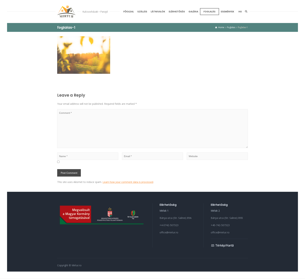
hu (240, 11)
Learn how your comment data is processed (128, 182)
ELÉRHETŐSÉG (177, 11)
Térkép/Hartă (224, 245)
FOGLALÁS (210, 11)
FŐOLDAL (128, 11)
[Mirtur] (66, 11)
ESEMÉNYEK (227, 11)
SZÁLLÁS (142, 11)
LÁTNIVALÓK (158, 11)
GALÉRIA (193, 11)
